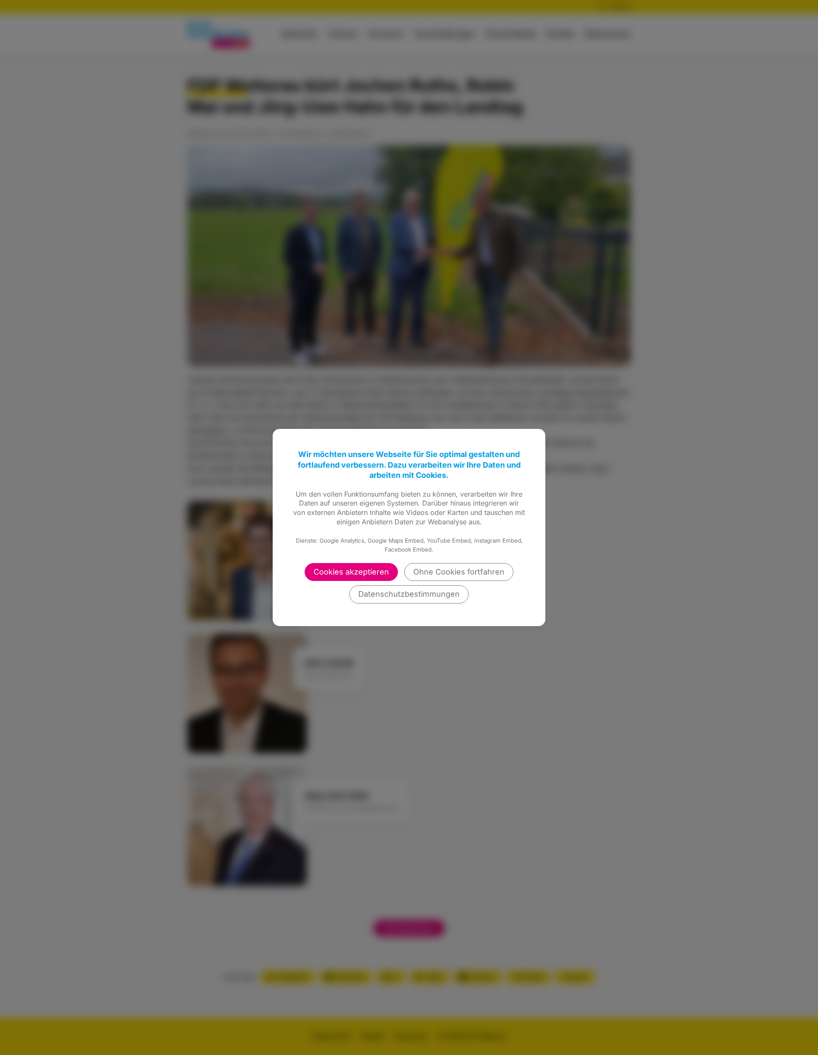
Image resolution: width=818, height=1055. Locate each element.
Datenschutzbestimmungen (409, 593)
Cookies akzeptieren (351, 571)
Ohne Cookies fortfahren (458, 571)
